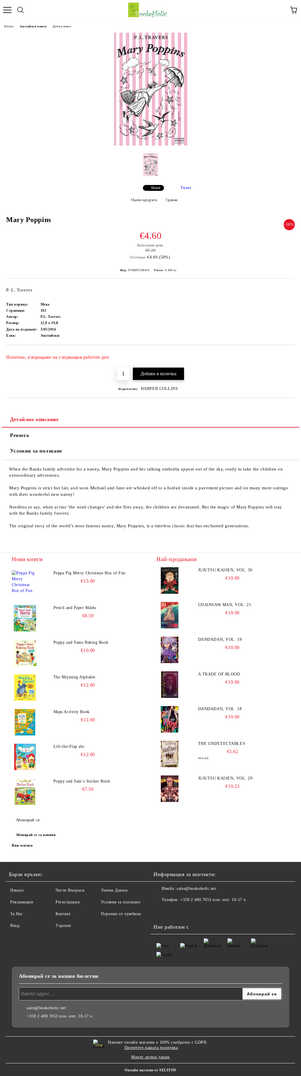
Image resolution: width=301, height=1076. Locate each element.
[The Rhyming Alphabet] (25, 687)
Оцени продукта (144, 200)
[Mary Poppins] (150, 144)
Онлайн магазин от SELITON (150, 1070)
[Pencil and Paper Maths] (25, 618)
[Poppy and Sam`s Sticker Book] (25, 791)
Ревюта (19, 435)
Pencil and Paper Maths (74, 607)
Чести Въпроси (70, 890)
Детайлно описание (34, 419)
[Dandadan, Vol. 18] (169, 719)
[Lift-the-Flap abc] (25, 757)
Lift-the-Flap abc (69, 746)
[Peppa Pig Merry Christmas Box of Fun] (25, 583)
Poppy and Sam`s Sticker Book (81, 781)
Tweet (185, 188)
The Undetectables (221, 743)
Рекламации (22, 902)
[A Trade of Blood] (169, 684)
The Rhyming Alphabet (74, 677)
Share (155, 188)
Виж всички (22, 845)
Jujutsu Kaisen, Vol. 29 (225, 778)
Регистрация (67, 902)
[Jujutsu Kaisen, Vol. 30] (169, 580)
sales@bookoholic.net (196, 888)
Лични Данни (114, 890)
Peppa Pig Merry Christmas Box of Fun (89, 573)
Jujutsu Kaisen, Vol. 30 (225, 570)
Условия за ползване (36, 451)
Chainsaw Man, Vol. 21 (224, 605)
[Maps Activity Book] (25, 722)
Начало (9, 26)
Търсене (63, 925)
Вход (14, 925)
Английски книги (33, 26)
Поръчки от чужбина (121, 914)
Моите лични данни (150, 1057)
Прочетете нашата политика (151, 1047)
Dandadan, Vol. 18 (220, 709)
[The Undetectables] (169, 754)
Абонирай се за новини (36, 835)
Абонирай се (28, 820)
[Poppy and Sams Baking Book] (25, 653)
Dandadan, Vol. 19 (220, 639)
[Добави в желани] (286, 354)
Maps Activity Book (71, 712)
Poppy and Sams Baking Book (80, 642)
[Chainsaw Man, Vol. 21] (169, 615)
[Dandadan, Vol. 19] (169, 650)
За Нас (16, 914)
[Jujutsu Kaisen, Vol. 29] (169, 788)
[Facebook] (161, 911)
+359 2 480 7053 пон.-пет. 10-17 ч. (213, 899)
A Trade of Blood (219, 674)
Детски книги (62, 26)
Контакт (63, 914)
